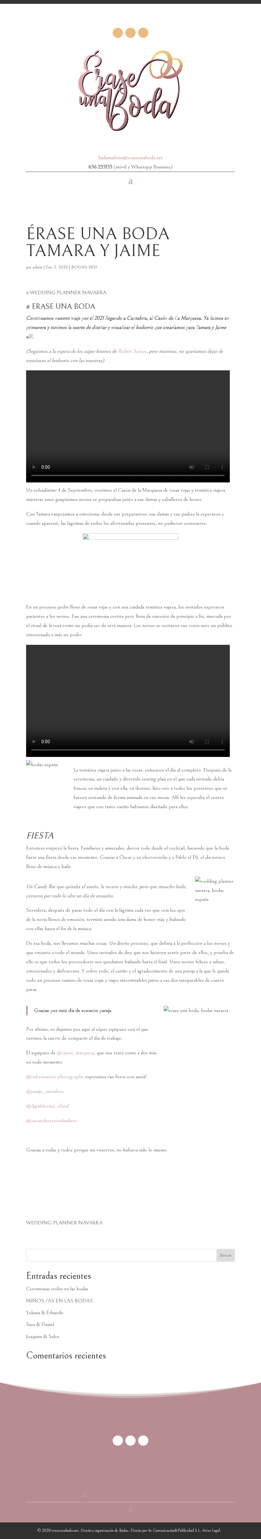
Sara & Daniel (40, 1324)
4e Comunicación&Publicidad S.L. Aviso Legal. (184, 1530)
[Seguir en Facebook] (118, 33)
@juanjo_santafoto (45, 1091)
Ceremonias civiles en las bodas (57, 1289)
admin (37, 267)
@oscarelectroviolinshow (51, 1120)
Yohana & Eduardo (44, 1312)
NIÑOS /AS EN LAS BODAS (59, 1301)
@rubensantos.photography (55, 1076)
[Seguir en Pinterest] (130, 33)
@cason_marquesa (75, 1053)
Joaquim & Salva (42, 1336)
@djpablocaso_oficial (47, 1106)
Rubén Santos (132, 351)
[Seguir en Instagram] (143, 33)
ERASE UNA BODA (63, 306)
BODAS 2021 (84, 267)
